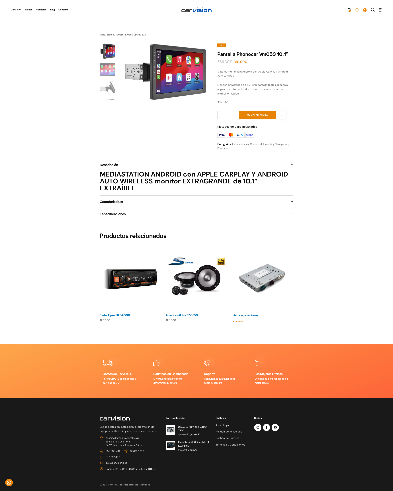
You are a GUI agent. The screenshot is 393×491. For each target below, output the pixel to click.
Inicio (102, 34)
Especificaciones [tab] (113, 213)
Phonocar (222, 148)
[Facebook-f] (266, 427)
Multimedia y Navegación (274, 144)
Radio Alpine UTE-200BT (115, 315)
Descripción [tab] (109, 165)
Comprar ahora (257, 114)
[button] (282, 115)
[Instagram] (257, 427)
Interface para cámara (245, 315)
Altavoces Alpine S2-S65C (182, 315)
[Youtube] (275, 427)
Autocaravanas (240, 144)
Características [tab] (111, 201)
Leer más (237, 321)
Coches (254, 144)
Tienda (110, 34)
